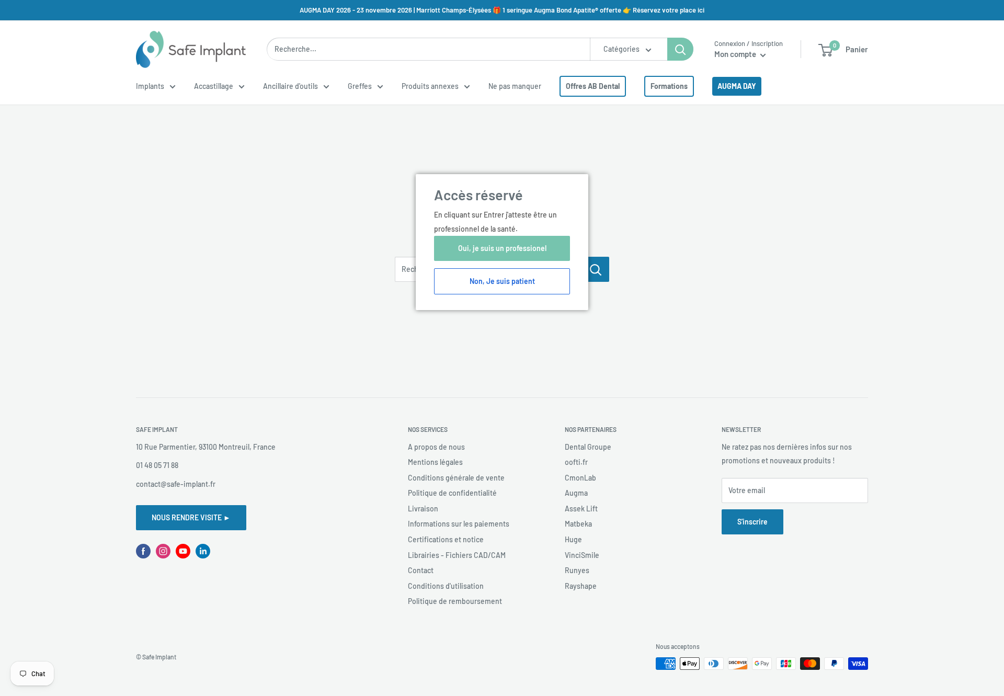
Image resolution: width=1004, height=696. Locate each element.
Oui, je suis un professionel (502, 248)
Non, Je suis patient (502, 281)
